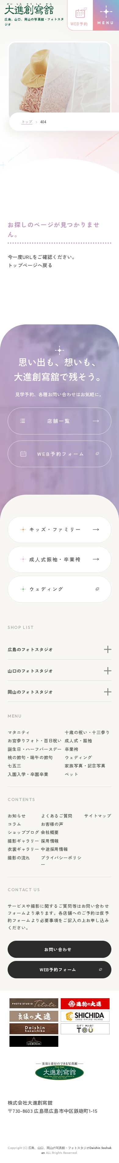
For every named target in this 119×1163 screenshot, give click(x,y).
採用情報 (50, 841)
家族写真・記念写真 (85, 765)
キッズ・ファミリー (55, 529)
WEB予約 (79, 24)
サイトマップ (97, 816)
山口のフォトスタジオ (30, 671)
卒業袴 (71, 749)
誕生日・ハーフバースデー (35, 749)
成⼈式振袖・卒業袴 (55, 559)
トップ (26, 121)
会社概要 (50, 832)
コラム (14, 824)
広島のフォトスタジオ (30, 649)
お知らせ (17, 816)
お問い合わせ (57, 949)
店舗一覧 (58, 420)
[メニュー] (106, 15)
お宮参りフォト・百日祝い (35, 740)
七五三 (14, 765)
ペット (71, 774)
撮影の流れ (19, 858)
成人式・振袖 (78, 740)
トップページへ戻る (30, 265)
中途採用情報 (54, 849)
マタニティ (19, 732)
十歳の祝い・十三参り (87, 732)
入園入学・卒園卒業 (28, 774)
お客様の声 (52, 824)
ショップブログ (23, 832)
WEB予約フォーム (61, 453)
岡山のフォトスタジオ (30, 692)
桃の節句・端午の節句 (30, 757)
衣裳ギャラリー (23, 849)
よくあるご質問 (57, 816)
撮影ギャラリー (23, 841)
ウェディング (46, 589)
